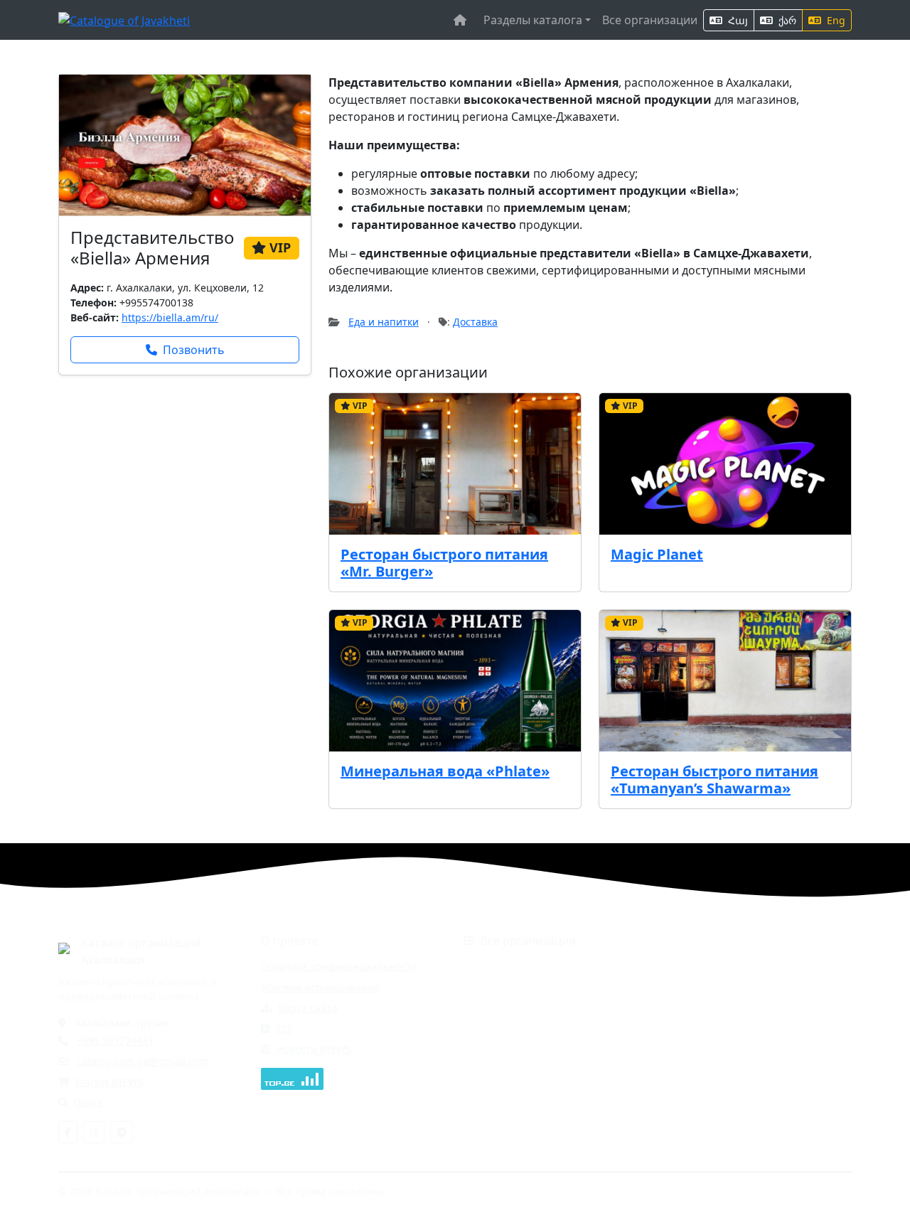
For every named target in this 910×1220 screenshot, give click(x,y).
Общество (685, 1028)
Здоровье (487, 1008)
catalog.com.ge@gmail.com (142, 1061)
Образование (497, 1028)
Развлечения (496, 1069)
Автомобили (493, 966)
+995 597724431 (115, 1040)
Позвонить (194, 350)
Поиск (88, 1102)
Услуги (676, 1069)
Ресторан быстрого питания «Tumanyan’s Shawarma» (714, 779)
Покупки (680, 1049)
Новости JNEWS (314, 1049)
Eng (834, 20)
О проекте (289, 940)
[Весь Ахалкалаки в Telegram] (121, 1132)
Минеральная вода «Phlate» (445, 771)
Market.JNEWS (109, 1081)
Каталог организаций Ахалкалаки (141, 951)
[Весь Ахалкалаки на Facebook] (67, 1132)
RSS (284, 1028)
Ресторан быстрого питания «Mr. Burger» (444, 563)
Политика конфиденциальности (339, 966)
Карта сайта (308, 1008)
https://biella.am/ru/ (170, 317)
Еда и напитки (383, 321)
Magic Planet (657, 554)
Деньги (481, 987)
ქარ (786, 20)
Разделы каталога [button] (532, 20)
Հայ (736, 20)
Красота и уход (697, 1008)
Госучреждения (698, 966)
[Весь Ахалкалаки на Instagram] (94, 1132)
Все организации (649, 20)
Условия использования (320, 987)
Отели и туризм (502, 1049)
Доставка (475, 321)
